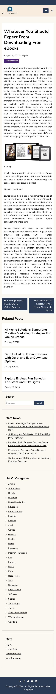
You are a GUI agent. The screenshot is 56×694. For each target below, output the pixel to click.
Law (10, 557)
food (10, 525)
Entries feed (11, 649)
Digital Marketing (16, 502)
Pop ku (25, 55)
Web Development (17, 612)
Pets (10, 571)
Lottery (11, 562)
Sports (11, 598)
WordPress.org (13, 658)
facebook (24, 681)
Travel (11, 608)
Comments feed (13, 653)
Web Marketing (16, 617)
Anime (11, 483)
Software (12, 594)
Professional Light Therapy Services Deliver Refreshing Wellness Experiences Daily (28, 426)
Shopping (13, 585)
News (11, 566)
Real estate (14, 575)
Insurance (13, 548)
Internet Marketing (17, 552)
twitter (28, 681)
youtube (32, 681)
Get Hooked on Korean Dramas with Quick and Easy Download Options (26, 357)
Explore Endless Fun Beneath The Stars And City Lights (25, 380)
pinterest (36, 681)
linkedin (19, 681)
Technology (14, 603)
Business (12, 497)
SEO (10, 580)
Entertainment (11, 60)
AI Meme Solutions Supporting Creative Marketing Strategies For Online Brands (28, 333)
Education (13, 506)
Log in (9, 644)
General (12, 534)
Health (11, 539)
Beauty (11, 493)
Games (11, 529)
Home (11, 543)
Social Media (14, 589)
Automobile (14, 488)
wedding (12, 621)
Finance (12, 520)
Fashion (12, 516)
